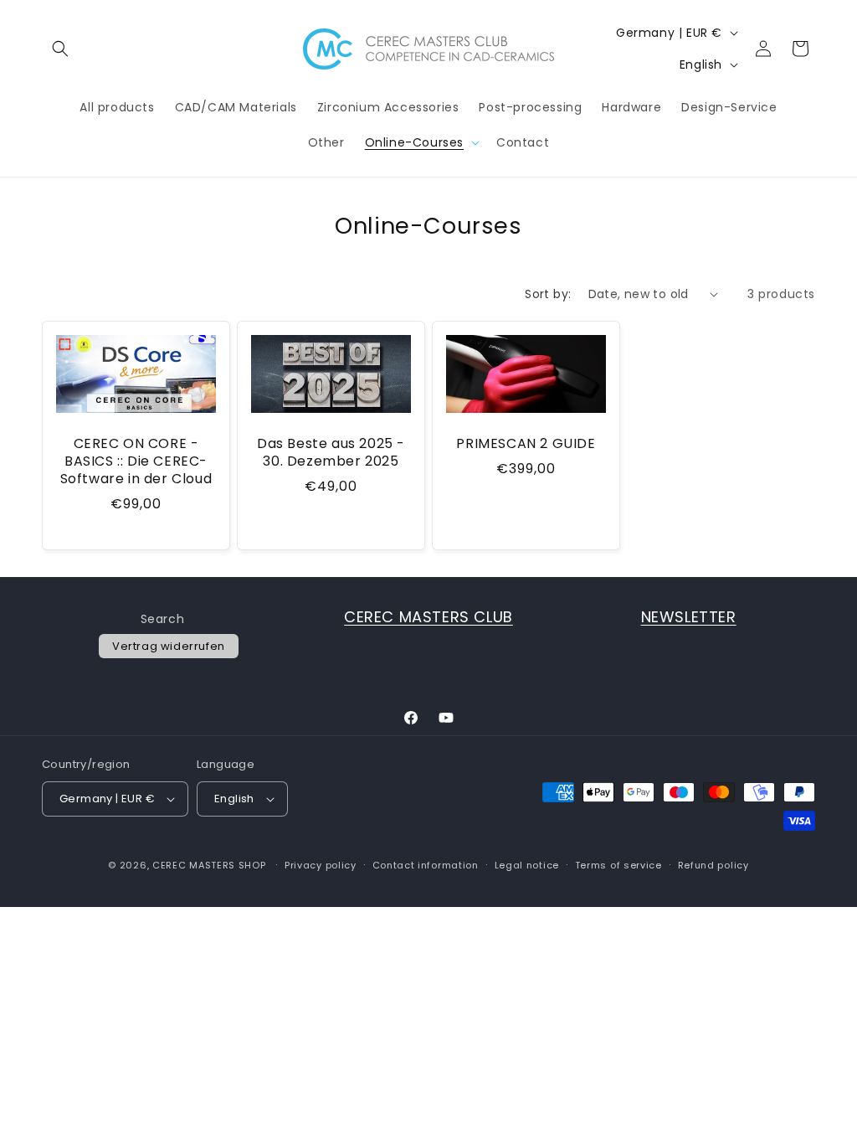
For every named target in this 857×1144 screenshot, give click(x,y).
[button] (60, 48)
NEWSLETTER (688, 616)
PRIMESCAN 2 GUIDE (525, 444)
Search (163, 619)
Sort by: (548, 294)
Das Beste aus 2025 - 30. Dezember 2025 (331, 453)
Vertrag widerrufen (168, 646)
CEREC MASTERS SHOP (209, 865)
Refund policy (713, 865)
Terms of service (618, 865)
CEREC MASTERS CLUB (428, 616)
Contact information (425, 865)
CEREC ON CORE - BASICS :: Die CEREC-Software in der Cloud (136, 461)
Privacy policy (321, 865)
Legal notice (527, 865)
